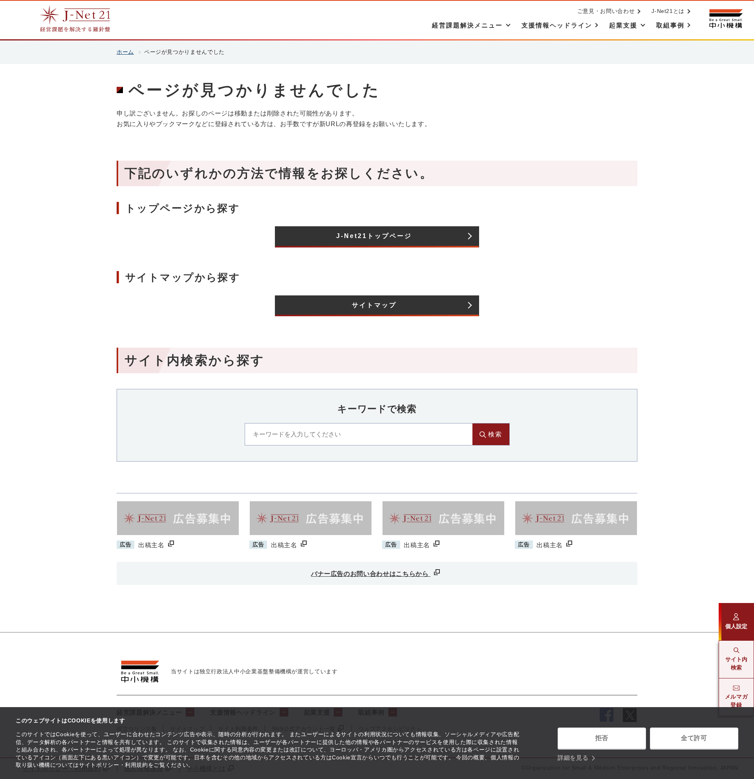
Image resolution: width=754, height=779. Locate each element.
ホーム (125, 52)
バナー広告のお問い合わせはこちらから (370, 573)
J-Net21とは (668, 11)
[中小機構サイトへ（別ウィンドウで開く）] (725, 18)
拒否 (601, 738)
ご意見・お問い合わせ (606, 11)
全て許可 (694, 738)
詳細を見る (573, 757)
